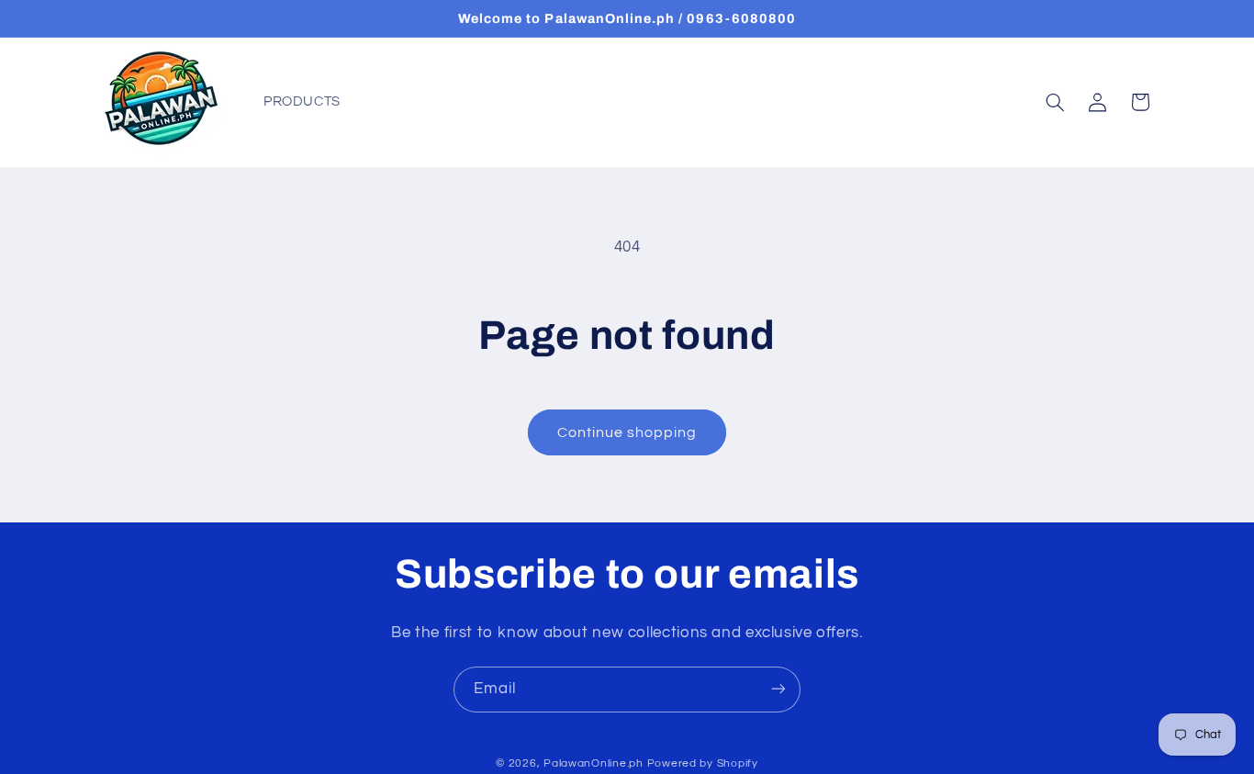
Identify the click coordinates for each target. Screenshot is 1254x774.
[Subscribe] (778, 689)
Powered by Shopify (702, 763)
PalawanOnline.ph (593, 763)
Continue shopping (627, 432)
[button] (1055, 102)
